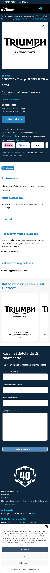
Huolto (24, 2)
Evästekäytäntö (15, 569)
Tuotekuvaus (7, 168)
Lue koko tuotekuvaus (11, 99)
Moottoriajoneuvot (15, 16)
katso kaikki (20, 140)
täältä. (33, 513)
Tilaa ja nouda (11, 136)
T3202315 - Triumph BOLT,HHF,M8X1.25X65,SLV (20, 333)
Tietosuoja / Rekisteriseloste (30, 569)
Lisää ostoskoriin (13, 119)
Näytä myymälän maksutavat (16, 270)
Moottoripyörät (30, 16)
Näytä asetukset (25, 563)
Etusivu (3, 16)
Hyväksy (25, 549)
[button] (46, 527)
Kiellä (25, 556)
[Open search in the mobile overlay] (34, 9)
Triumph (40, 16)
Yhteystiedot (10, 2)
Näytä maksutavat (11, 251)
